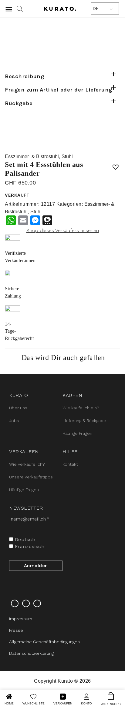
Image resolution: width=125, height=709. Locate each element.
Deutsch (24, 539)
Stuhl (67, 156)
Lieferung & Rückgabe (84, 420)
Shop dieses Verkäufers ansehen (62, 230)
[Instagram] (15, 603)
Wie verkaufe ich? (27, 464)
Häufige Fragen (77, 433)
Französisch (28, 546)
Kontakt (70, 464)
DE (96, 8)
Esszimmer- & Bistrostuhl (32, 156)
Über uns (18, 407)
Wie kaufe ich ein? (80, 407)
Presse (16, 630)
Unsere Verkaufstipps (31, 476)
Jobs (14, 420)
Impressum (20, 618)
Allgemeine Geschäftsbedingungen (44, 641)
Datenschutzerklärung (31, 653)
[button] (115, 164)
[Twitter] (26, 603)
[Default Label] (37, 603)
